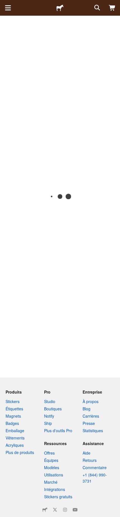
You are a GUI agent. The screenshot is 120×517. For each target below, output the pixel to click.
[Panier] (112, 8)
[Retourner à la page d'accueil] (60, 8)
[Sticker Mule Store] (45, 509)
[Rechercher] (96, 8)
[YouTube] (75, 509)
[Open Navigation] (8, 8)
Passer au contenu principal (4, 4)
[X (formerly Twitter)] (55, 509)
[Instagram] (65, 509)
